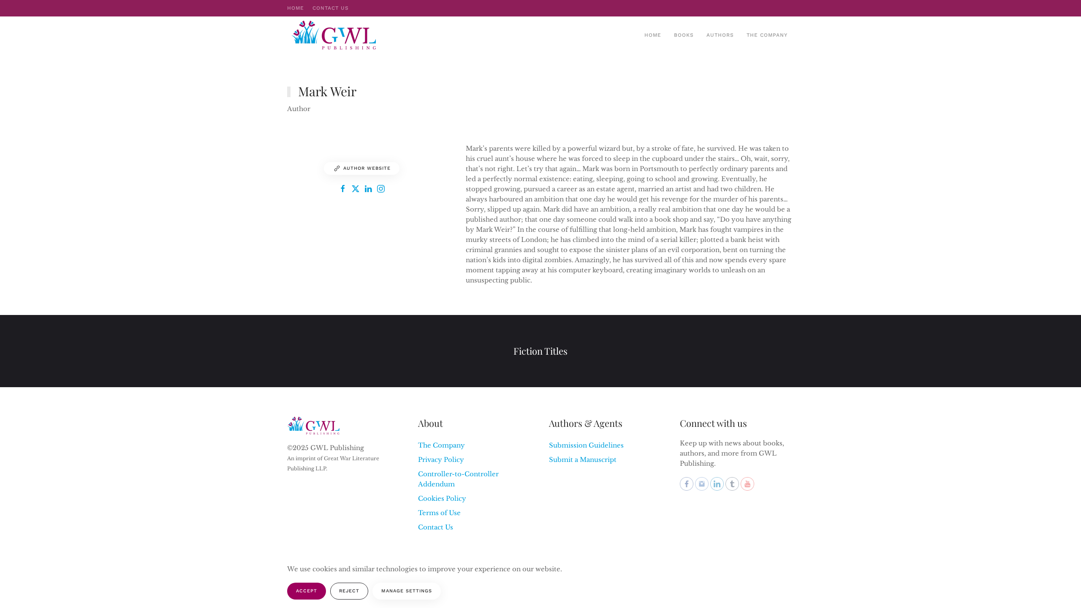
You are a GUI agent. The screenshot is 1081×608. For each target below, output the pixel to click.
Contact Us (330, 8)
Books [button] (684, 35)
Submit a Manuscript (583, 460)
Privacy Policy (441, 460)
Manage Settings (406, 591)
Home (295, 8)
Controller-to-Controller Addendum (458, 479)
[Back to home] (335, 35)
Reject (349, 591)
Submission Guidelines (586, 445)
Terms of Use (439, 513)
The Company (767, 35)
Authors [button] (720, 35)
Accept (306, 591)
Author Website (367, 168)
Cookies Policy (442, 498)
